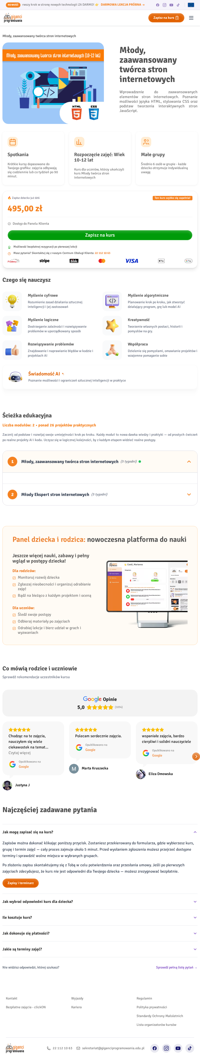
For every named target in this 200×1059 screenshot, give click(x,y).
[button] (4, 756)
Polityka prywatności (152, 1007)
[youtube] (171, 4)
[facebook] (157, 4)
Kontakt (11, 998)
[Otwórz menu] (191, 18)
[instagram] (164, 4)
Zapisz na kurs (163, 18)
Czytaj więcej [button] (153, 752)
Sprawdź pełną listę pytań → (177, 967)
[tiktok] (178, 4)
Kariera (76, 1007)
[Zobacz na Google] (7, 769)
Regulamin (144, 998)
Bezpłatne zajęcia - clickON (26, 1007)
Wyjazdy (77, 998)
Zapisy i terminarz (21, 883)
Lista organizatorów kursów (156, 1025)
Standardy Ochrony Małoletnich (160, 1016)
